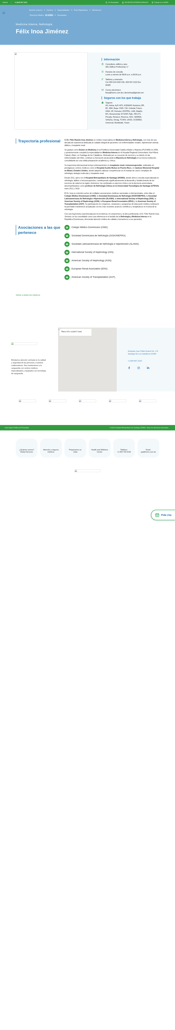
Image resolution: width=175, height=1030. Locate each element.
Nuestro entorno (35, 10)
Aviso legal (8, 428)
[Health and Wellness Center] (99, 444)
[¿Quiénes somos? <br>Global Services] (26, 444)
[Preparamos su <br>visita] (75, 444)
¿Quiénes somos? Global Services (26, 451)
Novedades (62, 15)
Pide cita (166, 515)
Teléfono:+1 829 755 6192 (124, 451)
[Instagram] (138, 368)
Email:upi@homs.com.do (148, 451)
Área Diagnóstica (81, 10)
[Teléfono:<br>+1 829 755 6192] (124, 444)
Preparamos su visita (75, 451)
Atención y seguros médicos (51, 451)
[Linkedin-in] (148, 368)
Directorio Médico (37, 15)
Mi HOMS (49, 15)
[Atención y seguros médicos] (51, 444)
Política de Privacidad (21, 428)
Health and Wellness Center (99, 451)
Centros (50, 10)
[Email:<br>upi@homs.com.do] (148, 444)
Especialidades (63, 10)
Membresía (96, 10)
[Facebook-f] (129, 368)
